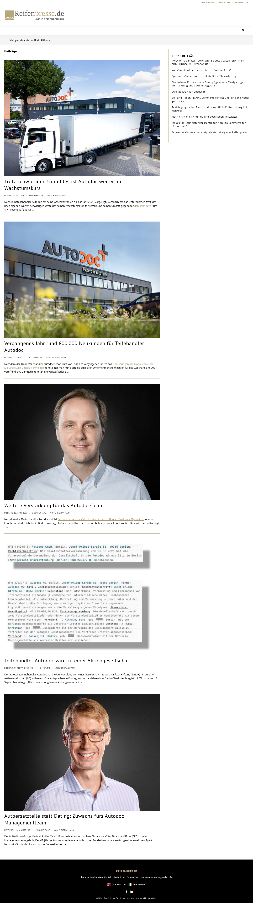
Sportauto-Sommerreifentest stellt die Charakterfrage (205, 76)
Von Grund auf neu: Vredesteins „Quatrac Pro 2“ (201, 70)
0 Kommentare (36, 195)
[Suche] (245, 30)
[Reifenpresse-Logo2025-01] (34, 15)
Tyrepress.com (118, 884)
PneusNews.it (140, 884)
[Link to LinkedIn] (131, 891)
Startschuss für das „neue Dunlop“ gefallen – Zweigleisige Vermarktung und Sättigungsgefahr (208, 84)
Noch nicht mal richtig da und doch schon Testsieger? (205, 116)
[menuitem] (207, 2)
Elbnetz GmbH (150, 898)
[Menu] (15, 30)
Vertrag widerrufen (163, 877)
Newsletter (241, 2)
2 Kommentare (43, 830)
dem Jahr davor (143, 205)
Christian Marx (59, 195)
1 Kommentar (35, 357)
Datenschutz (133, 877)
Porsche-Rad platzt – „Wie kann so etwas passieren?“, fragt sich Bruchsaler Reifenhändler (208, 62)
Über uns (84, 877)
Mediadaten (96, 877)
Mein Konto (225, 2)
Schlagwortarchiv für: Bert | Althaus (29, 40)
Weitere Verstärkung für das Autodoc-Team (54, 505)
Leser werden (207, 2)
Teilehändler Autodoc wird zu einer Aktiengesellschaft (67, 660)
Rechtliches (119, 877)
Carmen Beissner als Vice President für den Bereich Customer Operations (101, 519)
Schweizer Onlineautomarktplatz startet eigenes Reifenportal (210, 132)
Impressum (147, 877)
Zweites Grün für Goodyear (188, 91)
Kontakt (108, 877)
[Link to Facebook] (126, 891)
